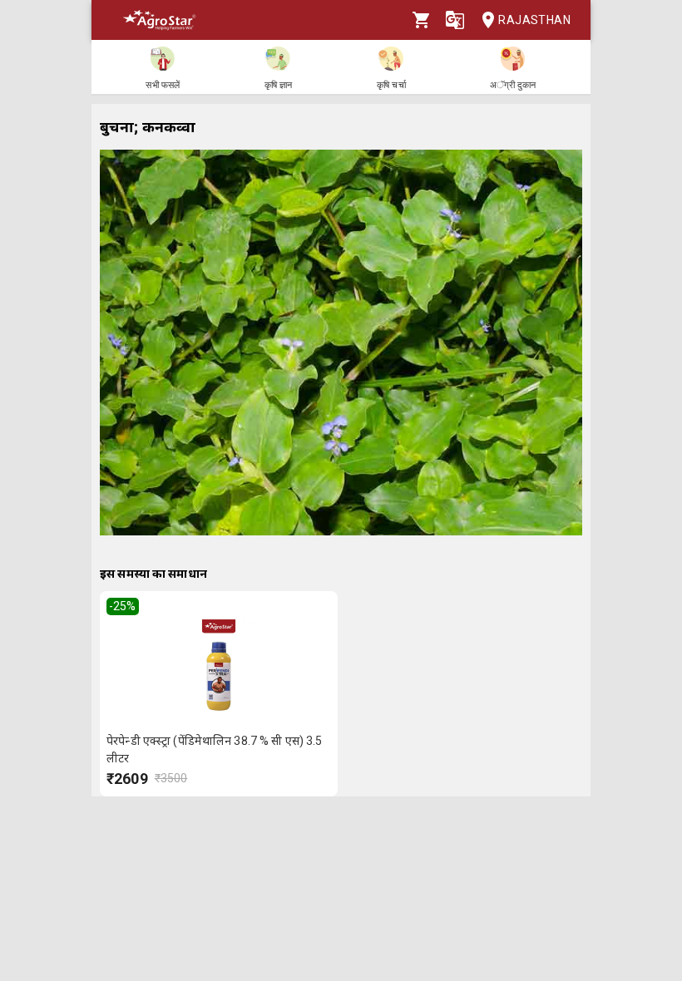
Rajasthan (534, 20)
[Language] (455, 20)
